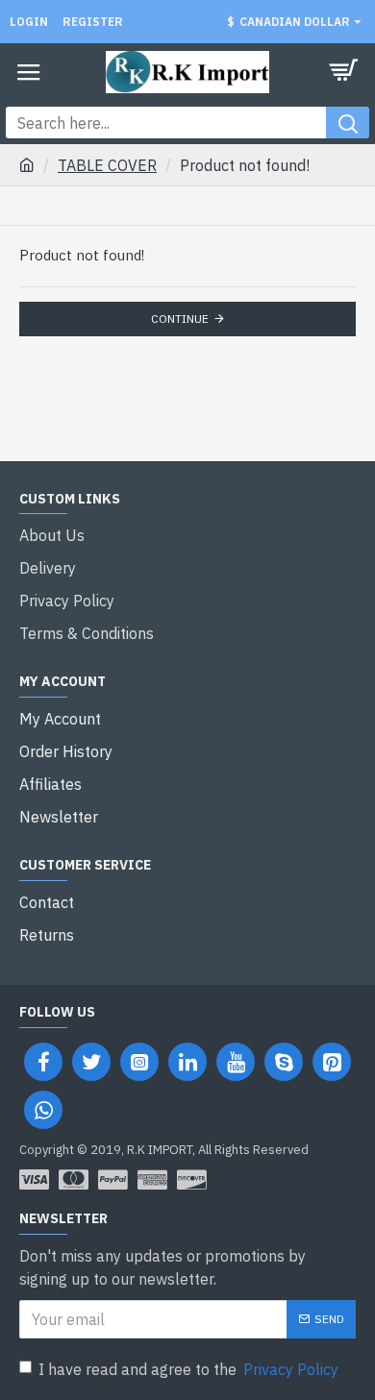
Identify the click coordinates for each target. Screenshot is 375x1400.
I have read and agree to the (188, 1369)
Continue (180, 318)
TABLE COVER (107, 165)
